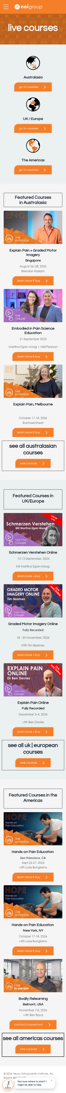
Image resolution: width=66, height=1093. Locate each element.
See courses (28, 463)
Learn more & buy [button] (28, 877)
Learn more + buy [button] (28, 576)
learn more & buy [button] (28, 280)
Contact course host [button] (28, 1024)
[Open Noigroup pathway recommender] (8, 1085)
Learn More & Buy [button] (28, 356)
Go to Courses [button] (28, 86)
